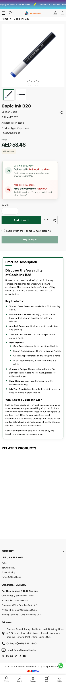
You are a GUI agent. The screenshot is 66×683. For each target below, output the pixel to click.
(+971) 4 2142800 (27, 643)
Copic (14, 111)
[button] (62, 13)
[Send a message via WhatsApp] (60, 665)
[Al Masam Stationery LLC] (32, 13)
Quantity (6, 205)
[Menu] (3, 13)
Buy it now (30, 239)
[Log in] (55, 13)
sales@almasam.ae (25, 650)
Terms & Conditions (37, 230)
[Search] (10, 13)
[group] (8, 94)
